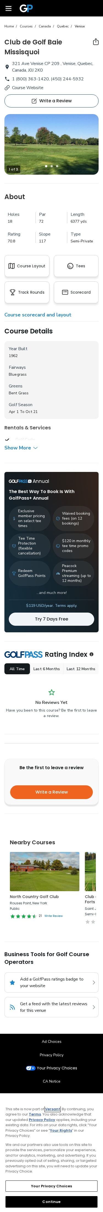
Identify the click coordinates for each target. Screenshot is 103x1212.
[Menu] (8, 8)
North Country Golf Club (34, 896)
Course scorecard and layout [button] (37, 315)
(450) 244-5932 (67, 79)
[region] (51, 1152)
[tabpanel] (51, 144)
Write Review (53, 916)
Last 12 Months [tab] (81, 669)
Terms (35, 1114)
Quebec (63, 26)
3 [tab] (57, 166)
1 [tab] (46, 166)
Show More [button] (17, 447)
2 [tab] (52, 166)
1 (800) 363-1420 (30, 79)
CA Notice (51, 1081)
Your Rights (61, 1130)
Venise (80, 26)
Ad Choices (52, 1041)
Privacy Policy (51, 1055)
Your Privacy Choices (57, 1068)
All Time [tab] (17, 669)
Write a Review (51, 792)
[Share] (96, 41)
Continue (51, 1201)
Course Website (27, 88)
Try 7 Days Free (51, 619)
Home (9, 26)
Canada (45, 26)
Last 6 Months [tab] (47, 669)
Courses (26, 26)
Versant (52, 1109)
